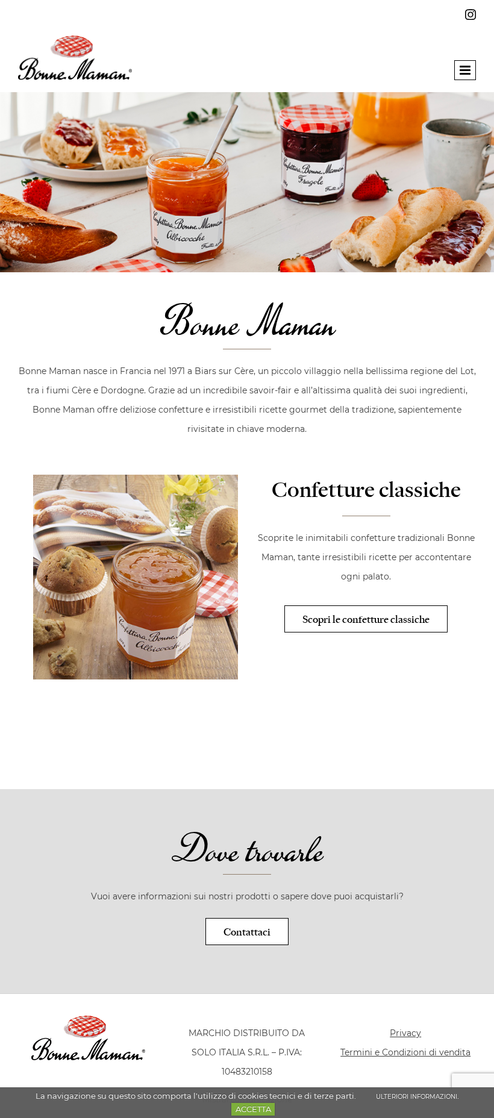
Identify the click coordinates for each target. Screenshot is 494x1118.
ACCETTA (253, 1109)
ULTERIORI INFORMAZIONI (416, 1097)
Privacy (405, 1033)
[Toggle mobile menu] (465, 70)
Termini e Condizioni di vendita (405, 1052)
